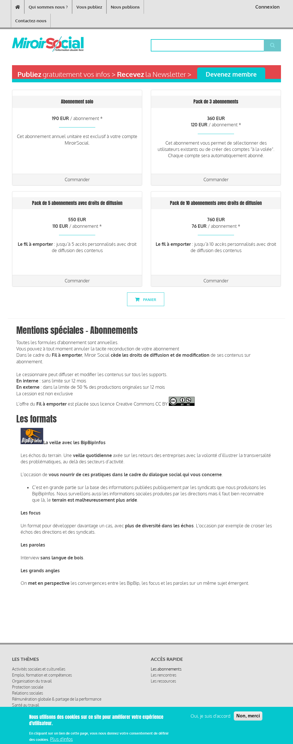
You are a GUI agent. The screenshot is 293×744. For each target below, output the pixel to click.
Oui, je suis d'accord (210, 716)
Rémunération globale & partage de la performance (56, 699)
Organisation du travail (32, 681)
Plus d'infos (61, 739)
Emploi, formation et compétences (42, 675)
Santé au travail (25, 705)
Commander (77, 179)
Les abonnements (166, 669)
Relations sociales (27, 693)
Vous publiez (89, 7)
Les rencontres (163, 675)
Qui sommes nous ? (48, 7)
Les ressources (163, 681)
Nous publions (125, 7)
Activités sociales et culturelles (38, 669)
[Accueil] (34, 44)
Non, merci (248, 715)
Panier (149, 299)
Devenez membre (231, 74)
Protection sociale (27, 687)
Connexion (267, 7)
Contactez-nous (30, 20)
